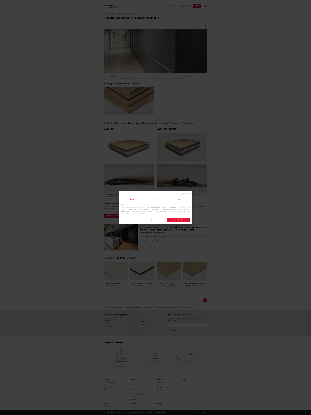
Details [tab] (156, 199)
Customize (154, 219)
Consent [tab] (131, 199)
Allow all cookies (179, 219)
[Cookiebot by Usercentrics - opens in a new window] (183, 194)
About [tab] (180, 199)
